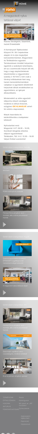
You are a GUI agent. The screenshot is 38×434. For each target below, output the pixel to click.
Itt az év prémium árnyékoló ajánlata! (15, 376)
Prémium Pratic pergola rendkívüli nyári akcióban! (16, 169)
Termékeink (8, 398)
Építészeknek (24, 409)
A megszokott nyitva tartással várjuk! (15, 286)
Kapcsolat (25, 421)
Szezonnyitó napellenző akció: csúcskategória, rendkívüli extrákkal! (15, 353)
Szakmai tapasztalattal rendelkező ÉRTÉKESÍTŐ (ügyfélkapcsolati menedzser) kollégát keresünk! (14, 261)
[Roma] (12, 11)
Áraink (21, 398)
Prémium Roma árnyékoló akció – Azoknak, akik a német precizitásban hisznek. (15, 215)
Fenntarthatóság (11, 409)
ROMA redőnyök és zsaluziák (13, 192)
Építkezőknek (9, 400)
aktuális (7, 406)
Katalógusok (24, 400)
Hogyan (6, 403)
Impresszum (25, 424)
